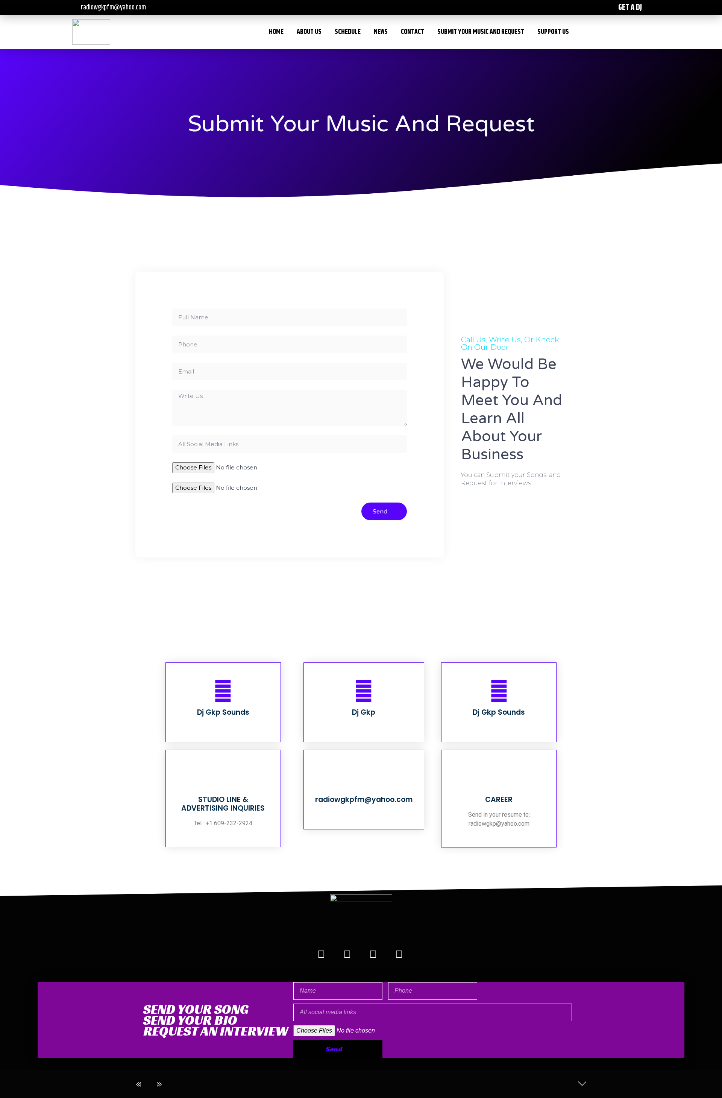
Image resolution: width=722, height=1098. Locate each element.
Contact (412, 32)
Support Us (553, 32)
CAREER (499, 799)
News (381, 32)
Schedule (348, 32)
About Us (309, 32)
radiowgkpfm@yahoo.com (364, 799)
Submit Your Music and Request (480, 32)
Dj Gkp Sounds (223, 712)
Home (276, 32)
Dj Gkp (363, 712)
